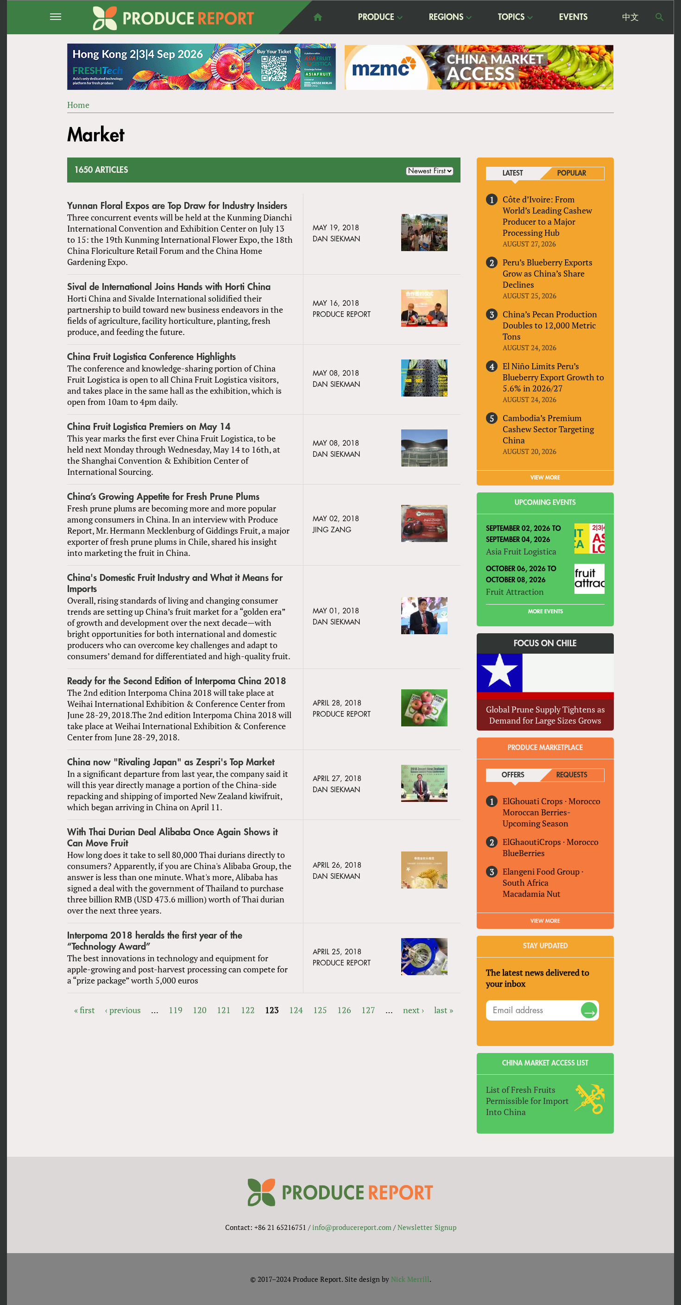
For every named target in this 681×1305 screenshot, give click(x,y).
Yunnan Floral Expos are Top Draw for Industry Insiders (177, 206)
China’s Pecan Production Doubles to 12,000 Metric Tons (550, 325)
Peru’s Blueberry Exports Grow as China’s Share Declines (548, 273)
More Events (545, 611)
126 (344, 1009)
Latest (513, 173)
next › (413, 1009)
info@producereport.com (351, 1227)
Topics (511, 17)
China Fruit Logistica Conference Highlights (151, 357)
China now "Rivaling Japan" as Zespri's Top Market (170, 762)
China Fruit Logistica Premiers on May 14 (149, 427)
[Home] (173, 18)
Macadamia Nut (532, 893)
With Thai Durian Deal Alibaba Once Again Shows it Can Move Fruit (172, 837)
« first (84, 1009)
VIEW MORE (545, 477)
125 (320, 1009)
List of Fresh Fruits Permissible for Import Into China (527, 1100)
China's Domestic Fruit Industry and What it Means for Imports (175, 583)
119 (176, 1009)
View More (545, 921)
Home (78, 104)
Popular (571, 173)
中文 (630, 17)
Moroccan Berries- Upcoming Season (536, 818)
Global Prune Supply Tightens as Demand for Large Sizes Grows (545, 715)
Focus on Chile (545, 643)
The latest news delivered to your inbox (537, 978)
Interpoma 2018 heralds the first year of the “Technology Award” (154, 941)
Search (659, 17)
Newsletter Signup (426, 1227)
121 (224, 1009)
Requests (571, 775)
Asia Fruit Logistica (521, 551)
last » (443, 1009)
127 (368, 1009)
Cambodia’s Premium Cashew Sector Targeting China (548, 429)
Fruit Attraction (515, 591)
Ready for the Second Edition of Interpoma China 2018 (176, 681)
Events (573, 17)
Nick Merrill (410, 1279)
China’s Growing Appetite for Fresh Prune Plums (163, 497)
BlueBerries (524, 852)
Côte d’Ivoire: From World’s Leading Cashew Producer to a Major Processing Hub (547, 216)
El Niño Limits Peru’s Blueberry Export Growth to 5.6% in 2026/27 (553, 377)
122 (248, 1009)
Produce (376, 17)
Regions (446, 17)
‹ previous (123, 1009)
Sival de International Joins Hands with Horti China (170, 287)
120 (200, 1009)
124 (296, 1009)
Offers (513, 775)
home (317, 17)
